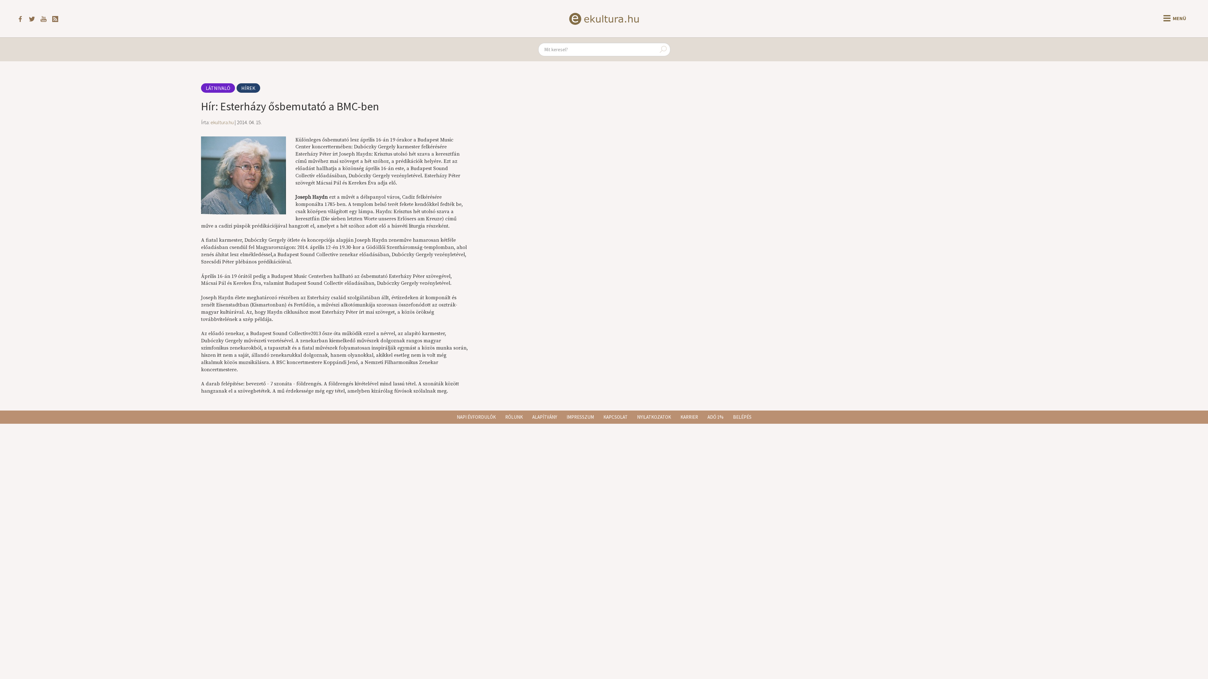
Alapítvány (544, 417)
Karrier (689, 417)
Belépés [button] (742, 417)
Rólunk (514, 417)
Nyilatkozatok (654, 417)
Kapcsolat (615, 417)
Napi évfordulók (476, 417)
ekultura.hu (222, 122)
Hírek (248, 88)
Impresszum (580, 417)
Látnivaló (218, 88)
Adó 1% (715, 417)
